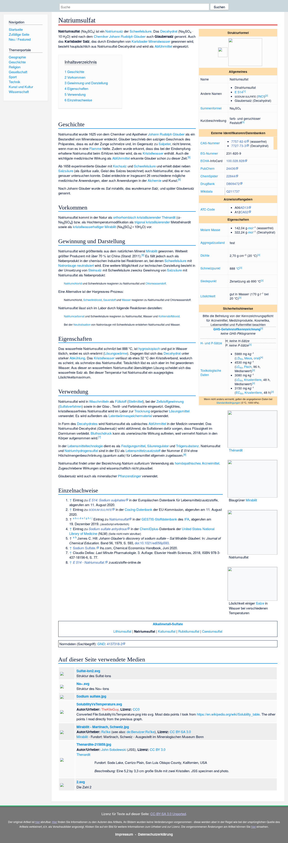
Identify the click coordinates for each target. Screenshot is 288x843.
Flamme (95, 148)
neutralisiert (85, 265)
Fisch (248, 366)
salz (120, 31)
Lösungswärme (115, 353)
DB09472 (233, 183)
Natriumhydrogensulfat (81, 450)
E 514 (239, 92)
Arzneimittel (210, 463)
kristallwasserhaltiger (88, 226)
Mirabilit (110, 226)
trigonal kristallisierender (152, 222)
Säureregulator (158, 445)
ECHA (204, 160)
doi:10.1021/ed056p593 (152, 542)
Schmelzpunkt (210, 268)
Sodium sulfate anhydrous (108, 528)
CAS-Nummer (210, 143)
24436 (230, 168)
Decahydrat (168, 31)
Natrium (111, 31)
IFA (186, 519)
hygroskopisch (149, 348)
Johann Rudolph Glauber (127, 36)
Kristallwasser (153, 153)
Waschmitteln (99, 401)
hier (37, 822)
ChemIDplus (149, 528)
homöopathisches (188, 463)
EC (239, 392)
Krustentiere (252, 379)
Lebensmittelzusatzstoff (143, 450)
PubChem (207, 168)
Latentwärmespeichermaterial (130, 415)
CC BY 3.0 (157, 749)
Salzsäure (65, 170)
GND (101, 643)
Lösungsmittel (179, 411)
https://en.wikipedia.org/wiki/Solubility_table (228, 714)
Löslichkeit (207, 296)
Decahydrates (87, 423)
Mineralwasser (159, 41)
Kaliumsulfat (167, 631)
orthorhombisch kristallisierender (137, 217)
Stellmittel (135, 401)
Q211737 (233, 191)
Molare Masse (210, 229)
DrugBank (207, 183)
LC (239, 366)
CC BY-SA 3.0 (180, 731)
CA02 (244, 212)
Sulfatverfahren (70, 406)
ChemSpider (209, 176)
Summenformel (211, 108)
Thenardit (83, 754)
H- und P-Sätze (211, 343)
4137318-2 (114, 643)
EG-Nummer (209, 153)
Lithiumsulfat (122, 631)
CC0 (136, 709)
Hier (54, 822)
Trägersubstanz (187, 445)
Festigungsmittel (133, 445)
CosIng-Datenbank (138, 509)
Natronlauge (67, 265)
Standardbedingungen (228, 402)
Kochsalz (120, 166)
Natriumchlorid (73, 283)
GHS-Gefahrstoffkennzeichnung (236, 329)
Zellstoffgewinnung (170, 401)
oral (256, 358)
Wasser (126, 300)
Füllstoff (120, 401)
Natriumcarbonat (74, 316)
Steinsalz (95, 270)
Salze (260, 603)
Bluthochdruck (101, 433)
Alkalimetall (162, 624)
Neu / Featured (20, 39)
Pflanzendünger (129, 476)
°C (237, 268)
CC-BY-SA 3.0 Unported (168, 813)
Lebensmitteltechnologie (85, 445)
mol (250, 228)
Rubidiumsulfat (188, 631)
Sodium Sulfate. (84, 547)
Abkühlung (77, 358)
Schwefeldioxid (92, 300)
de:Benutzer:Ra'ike (141, 731)
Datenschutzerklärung (155, 834)
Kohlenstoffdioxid (169, 316)
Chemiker (101, 36)
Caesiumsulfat (212, 631)
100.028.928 (235, 160)
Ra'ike (105, 731)
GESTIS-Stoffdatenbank (159, 519)
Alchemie (154, 180)
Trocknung (142, 411)
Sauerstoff (109, 300)
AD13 (244, 207)
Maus (248, 358)
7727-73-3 (238, 145)
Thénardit (236, 450)
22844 (230, 176)
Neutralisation (81, 324)
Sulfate (177, 624)
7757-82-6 (238, 141)
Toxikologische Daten (210, 372)
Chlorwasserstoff (155, 283)
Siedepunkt (208, 281)
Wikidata (206, 191)
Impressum (124, 834)
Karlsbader (140, 41)
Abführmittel (163, 46)
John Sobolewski (113, 749)
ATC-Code (207, 209)
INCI (261, 96)
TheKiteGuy (110, 709)
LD (239, 358)
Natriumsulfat (119, 519)
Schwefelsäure (140, 31)
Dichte (204, 255)
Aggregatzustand (212, 242)
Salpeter (165, 143)
